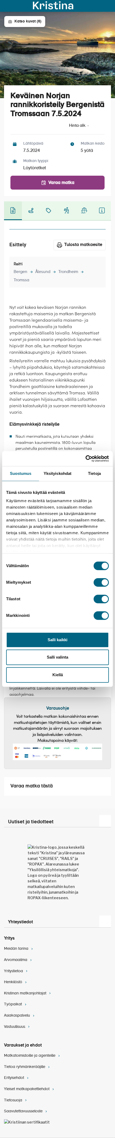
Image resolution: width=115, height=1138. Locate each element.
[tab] (13, 210)
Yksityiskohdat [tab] (57, 473)
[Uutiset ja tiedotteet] (105, 821)
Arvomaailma (16, 960)
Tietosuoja (13, 1100)
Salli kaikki (57, 639)
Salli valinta (57, 657)
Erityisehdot (14, 1078)
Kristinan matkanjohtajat (25, 993)
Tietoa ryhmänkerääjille (25, 1067)
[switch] (101, 582)
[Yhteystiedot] (105, 921)
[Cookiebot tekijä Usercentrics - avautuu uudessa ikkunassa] (85, 458)
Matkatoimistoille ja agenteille (30, 1056)
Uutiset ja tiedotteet (30, 822)
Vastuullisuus (15, 1027)
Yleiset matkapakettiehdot (27, 1089)
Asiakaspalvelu (17, 1015)
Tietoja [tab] (94, 473)
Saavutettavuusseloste (24, 1111)
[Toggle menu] (108, 6)
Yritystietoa (14, 971)
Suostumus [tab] (21, 473)
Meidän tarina (16, 949)
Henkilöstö (13, 982)
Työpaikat (13, 1004)
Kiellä (57, 674)
